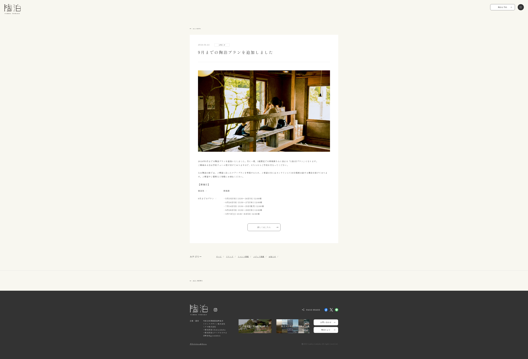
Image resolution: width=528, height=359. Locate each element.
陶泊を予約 (502, 7)
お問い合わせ (325, 322)
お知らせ (272, 256)
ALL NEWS (197, 29)
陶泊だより (326, 330)
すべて (219, 256)
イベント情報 (243, 256)
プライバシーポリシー (198, 344)
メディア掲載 (258, 256)
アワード (229, 256)
